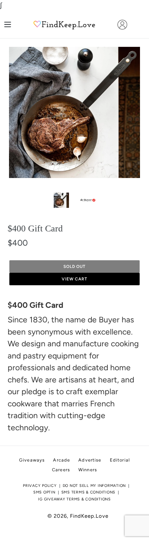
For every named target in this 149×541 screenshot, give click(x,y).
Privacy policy (40, 485)
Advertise (89, 460)
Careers (61, 469)
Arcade (61, 460)
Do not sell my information (94, 485)
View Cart (75, 279)
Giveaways (32, 460)
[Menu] (7, 24)
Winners (87, 469)
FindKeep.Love (89, 516)
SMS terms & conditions (88, 492)
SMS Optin (44, 492)
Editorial (120, 460)
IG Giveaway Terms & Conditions (74, 499)
